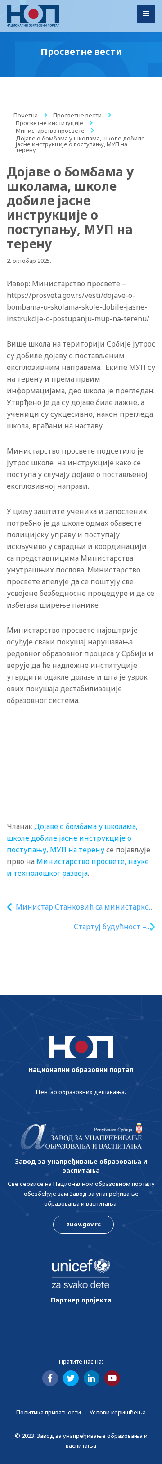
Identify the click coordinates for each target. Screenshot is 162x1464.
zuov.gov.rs (83, 1224)
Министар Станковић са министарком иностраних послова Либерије (85, 907)
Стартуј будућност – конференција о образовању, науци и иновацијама (95, 927)
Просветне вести (77, 115)
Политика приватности (48, 1412)
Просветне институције (49, 123)
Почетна (26, 115)
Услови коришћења (118, 1412)
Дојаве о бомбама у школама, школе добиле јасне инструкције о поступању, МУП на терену (72, 838)
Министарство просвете (50, 130)
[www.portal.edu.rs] (33, 16)
